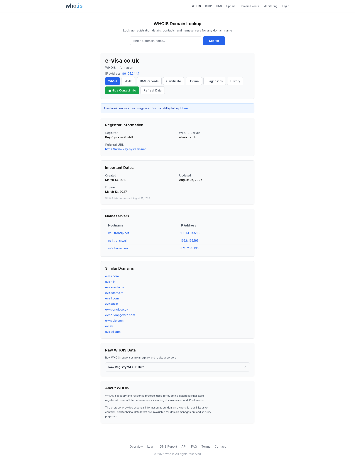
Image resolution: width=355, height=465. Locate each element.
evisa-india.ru (114, 287)
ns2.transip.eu (118, 248)
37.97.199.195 (189, 248)
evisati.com (113, 332)
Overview (136, 446)
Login (285, 6)
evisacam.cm (114, 293)
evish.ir (110, 282)
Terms (205, 446)
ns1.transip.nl (117, 240)
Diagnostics (215, 81)
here (185, 108)
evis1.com (112, 298)
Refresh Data (153, 90)
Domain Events (249, 6)
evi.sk (109, 326)
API (184, 446)
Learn (151, 446)
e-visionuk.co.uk (116, 309)
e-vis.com (112, 276)
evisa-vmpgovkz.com (120, 315)
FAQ (194, 446)
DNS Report (168, 446)
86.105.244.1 (130, 73)
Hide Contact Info (124, 90)
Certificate (173, 81)
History (235, 81)
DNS (219, 6)
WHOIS (196, 6)
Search (214, 41)
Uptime (230, 6)
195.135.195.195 (190, 233)
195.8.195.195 (189, 240)
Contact (220, 446)
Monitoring (270, 6)
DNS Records (149, 81)
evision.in (111, 304)
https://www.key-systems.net (125, 149)
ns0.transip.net (118, 233)
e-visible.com (114, 320)
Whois (112, 81)
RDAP (208, 6)
